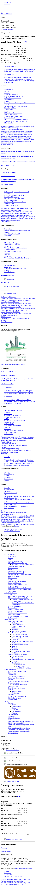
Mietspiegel (7, 491)
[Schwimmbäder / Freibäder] (13, 839)
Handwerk (7, 477)
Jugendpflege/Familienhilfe (22, 300)
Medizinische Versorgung (8, 303)
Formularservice (9, 99)
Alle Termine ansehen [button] (7, 184)
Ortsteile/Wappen (6, 317)
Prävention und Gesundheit (24, 303)
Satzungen (7, 101)
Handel (6, 475)
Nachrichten (4, 208)
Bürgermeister (8, 89)
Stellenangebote (15, 220)
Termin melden (19, 215)
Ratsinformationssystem (11, 94)
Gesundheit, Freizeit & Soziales (10, 302)
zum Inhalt (7, 2)
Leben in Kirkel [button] (5, 222)
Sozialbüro (14, 305)
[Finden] (28, 834)
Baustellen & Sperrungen (18, 217)
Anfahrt (6, 419)
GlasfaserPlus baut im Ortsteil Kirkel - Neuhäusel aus (16, 213)
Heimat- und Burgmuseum (12, 417)
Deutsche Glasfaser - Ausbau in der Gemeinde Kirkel (16, 212)
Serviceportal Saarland (11, 114)
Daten (6, 111)
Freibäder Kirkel (9, 424)
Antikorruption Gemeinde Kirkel (14, 116)
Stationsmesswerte (6, 851)
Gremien (7, 93)
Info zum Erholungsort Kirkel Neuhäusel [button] (13, 364)
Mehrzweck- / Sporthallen (8, 443)
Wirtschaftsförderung (10, 493)
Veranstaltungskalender (8, 215)
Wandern (7, 427)
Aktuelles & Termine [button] (7, 144)
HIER (24, 42)
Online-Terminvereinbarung (12, 98)
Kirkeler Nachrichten (17, 218)
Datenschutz (8, 874)
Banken (6, 472)
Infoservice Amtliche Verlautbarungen (12, 129)
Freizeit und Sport (9, 422)
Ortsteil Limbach (6, 318)
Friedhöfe (26, 308)
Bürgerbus (32, 308)
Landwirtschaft (8, 479)
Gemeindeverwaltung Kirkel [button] (15, 879)
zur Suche (7, 4)
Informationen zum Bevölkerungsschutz (16, 106)
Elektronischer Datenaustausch (13, 113)
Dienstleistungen (9, 474)
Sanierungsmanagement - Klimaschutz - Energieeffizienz (17, 524)
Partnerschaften (8, 434)
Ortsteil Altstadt (15, 318)
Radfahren (7, 429)
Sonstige (6, 480)
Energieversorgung (6, 313)
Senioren (20, 308)
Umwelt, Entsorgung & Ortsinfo (10, 312)
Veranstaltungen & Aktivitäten (13, 410)
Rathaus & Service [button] (6, 14)
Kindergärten (5, 298)
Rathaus (6, 91)
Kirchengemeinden (15, 307)
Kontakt (6, 871)
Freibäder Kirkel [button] (12, 881)
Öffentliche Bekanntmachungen (13, 96)
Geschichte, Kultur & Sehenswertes (14, 420)
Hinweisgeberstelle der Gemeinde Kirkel (16, 121)
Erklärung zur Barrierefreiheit (23, 868)
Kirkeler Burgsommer (10, 432)
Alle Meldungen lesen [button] (7, 165)
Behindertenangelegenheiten (9, 308)
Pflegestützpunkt (6, 305)
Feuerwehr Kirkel (9, 118)
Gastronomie (8, 414)
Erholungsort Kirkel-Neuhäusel (13, 430)
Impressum (7, 873)
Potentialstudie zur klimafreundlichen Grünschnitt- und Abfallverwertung (17, 521)
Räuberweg (15, 448)
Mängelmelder (8, 123)
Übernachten (8, 412)
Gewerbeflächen (9, 489)
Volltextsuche (6, 834)
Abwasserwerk (8, 109)
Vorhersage (4, 848)
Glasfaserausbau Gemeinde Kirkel (11, 210)
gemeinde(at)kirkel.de (7, 29)
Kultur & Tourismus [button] (6, 322)
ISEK (6, 494)
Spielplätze (4, 300)
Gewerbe (7, 488)
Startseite (16, 526)
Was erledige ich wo (10, 108)
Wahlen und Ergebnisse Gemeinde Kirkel (20, 208)
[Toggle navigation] (1, 12)
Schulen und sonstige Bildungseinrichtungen (22, 298)
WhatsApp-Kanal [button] (12, 884)
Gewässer (14, 315)
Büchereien (10, 300)
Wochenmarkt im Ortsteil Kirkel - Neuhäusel (14, 310)
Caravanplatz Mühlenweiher (12, 415)
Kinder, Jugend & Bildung (8, 297)
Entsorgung (15, 313)
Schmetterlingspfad (6, 448)
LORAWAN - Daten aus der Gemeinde (16, 119)
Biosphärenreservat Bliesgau (12, 425)
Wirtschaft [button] (4, 453)
